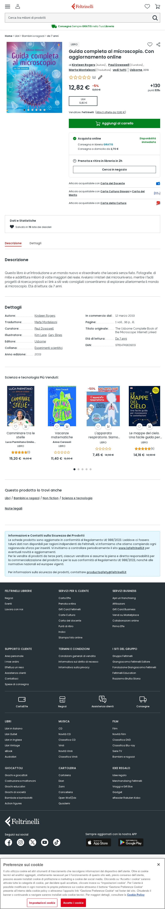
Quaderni (64, 803)
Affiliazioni (118, 603)
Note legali (13, 508)
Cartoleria (65, 775)
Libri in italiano (13, 728)
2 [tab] (28, 110)
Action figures (13, 803)
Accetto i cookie (73, 903)
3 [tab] (32, 110)
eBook (8, 751)
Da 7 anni (121, 338)
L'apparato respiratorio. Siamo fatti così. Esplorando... (103, 435)
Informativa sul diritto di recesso (78, 661)
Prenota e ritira (67, 603)
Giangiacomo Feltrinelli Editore (131, 661)
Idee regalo (119, 775)
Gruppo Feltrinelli (122, 656)
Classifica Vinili (68, 756)
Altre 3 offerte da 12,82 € (110, 112)
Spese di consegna (17, 684)
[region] (82, 883)
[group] (82, 26)
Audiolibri (10, 756)
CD (60, 728)
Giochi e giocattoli (16, 775)
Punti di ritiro (66, 626)
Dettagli (35, 243)
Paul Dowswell (118, 65)
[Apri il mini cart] (157, 6)
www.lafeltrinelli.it (131, 548)
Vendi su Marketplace (125, 615)
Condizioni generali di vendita (77, 656)
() (94, 77)
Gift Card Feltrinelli (70, 609)
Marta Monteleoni (82, 70)
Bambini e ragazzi (26, 498)
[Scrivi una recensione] (100, 77)
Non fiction (51, 498)
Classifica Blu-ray (123, 745)
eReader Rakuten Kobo (126, 797)
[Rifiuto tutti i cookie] (158, 864)
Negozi (9, 598)
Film (115, 728)
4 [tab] (36, 110)
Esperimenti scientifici (49, 348)
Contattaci (11, 678)
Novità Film (119, 734)
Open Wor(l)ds (67, 797)
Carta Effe (65, 598)
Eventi (8, 603)
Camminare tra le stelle (21, 435)
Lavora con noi (14, 609)
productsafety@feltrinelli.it (106, 572)
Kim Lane (41, 335)
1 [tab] (24, 110)
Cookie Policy (135, 895)
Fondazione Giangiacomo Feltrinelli (134, 667)
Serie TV (117, 751)
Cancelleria (66, 792)
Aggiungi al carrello (117, 123)
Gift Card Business (123, 609)
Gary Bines (55, 335)
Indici (62, 632)
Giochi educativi (15, 786)
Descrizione (13, 243)
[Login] (17, 6)
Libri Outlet (11, 734)
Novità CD (65, 734)
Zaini (62, 786)
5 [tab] (40, 110)
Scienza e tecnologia (77, 498)
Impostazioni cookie (42, 903)
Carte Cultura (67, 615)
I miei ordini (12, 661)
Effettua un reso (14, 667)
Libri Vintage (12, 745)
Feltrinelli (88, 112)
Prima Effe (118, 626)
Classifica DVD (121, 739)
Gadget (117, 792)
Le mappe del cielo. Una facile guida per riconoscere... (144, 435)
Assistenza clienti (15, 673)
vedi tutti (119, 70)
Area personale (14, 656)
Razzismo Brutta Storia (126, 678)
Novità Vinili (66, 751)
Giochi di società (15, 792)
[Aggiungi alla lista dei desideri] (149, 44)
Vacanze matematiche (62, 435)
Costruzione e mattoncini (20, 781)
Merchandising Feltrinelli (127, 781)
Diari (61, 781)
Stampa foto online (70, 637)
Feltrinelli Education (124, 673)
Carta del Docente (112, 183)
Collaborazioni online (125, 620)
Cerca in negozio (114, 170)
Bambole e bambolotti (18, 797)
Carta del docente (70, 620)
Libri (7, 498)
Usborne (136, 70)
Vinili (61, 745)
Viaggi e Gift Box (122, 786)
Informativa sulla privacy (74, 667)
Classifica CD (67, 739)
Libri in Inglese (13, 739)
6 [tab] (44, 110)
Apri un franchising (124, 598)
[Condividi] (158, 44)
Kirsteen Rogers (83, 65)
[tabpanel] (34, 77)
